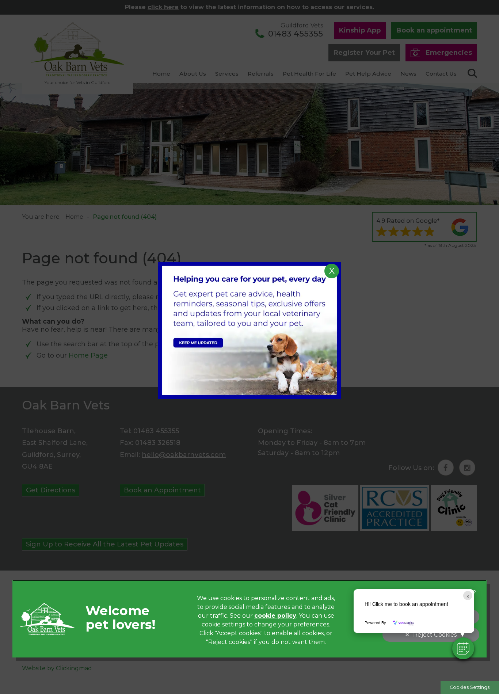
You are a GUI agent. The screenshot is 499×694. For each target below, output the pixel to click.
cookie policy (275, 615)
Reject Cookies (435, 634)
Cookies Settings (470, 687)
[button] (463, 648)
